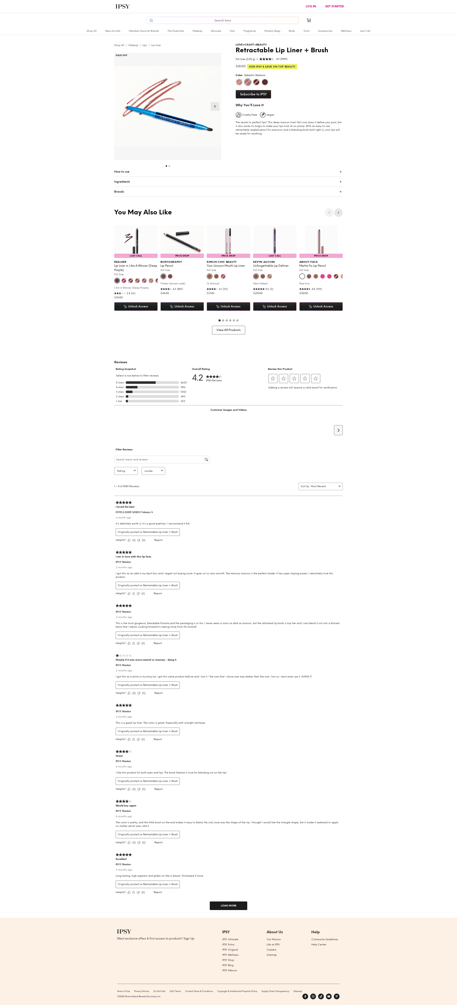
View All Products (229, 330)
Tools (306, 30)
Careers (271, 949)
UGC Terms (175, 991)
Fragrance (249, 30)
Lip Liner (156, 45)
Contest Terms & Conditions (199, 991)
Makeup (197, 30)
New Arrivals (112, 30)
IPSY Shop (228, 960)
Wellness (346, 30)
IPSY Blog (227, 965)
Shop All (92, 30)
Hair (232, 30)
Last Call (365, 30)
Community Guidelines (324, 939)
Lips (144, 45)
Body (292, 30)
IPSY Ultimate (230, 939)
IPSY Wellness (230, 954)
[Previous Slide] (329, 212)
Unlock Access (138, 306)
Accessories (325, 30)
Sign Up (189, 938)
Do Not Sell (159, 991)
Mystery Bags (272, 30)
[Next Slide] (215, 106)
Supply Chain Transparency (275, 991)
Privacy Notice (141, 991)
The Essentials (175, 30)
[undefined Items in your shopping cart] (308, 20)
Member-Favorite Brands (144, 30)
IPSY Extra (228, 944)
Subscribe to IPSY (253, 94)
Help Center (318, 944)
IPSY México (229, 970)
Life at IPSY (273, 944)
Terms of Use (123, 991)
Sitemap (272, 954)
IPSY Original (230, 949)
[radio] (239, 82)
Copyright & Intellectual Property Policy (237, 991)
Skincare (216, 30)
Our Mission (274, 939)
